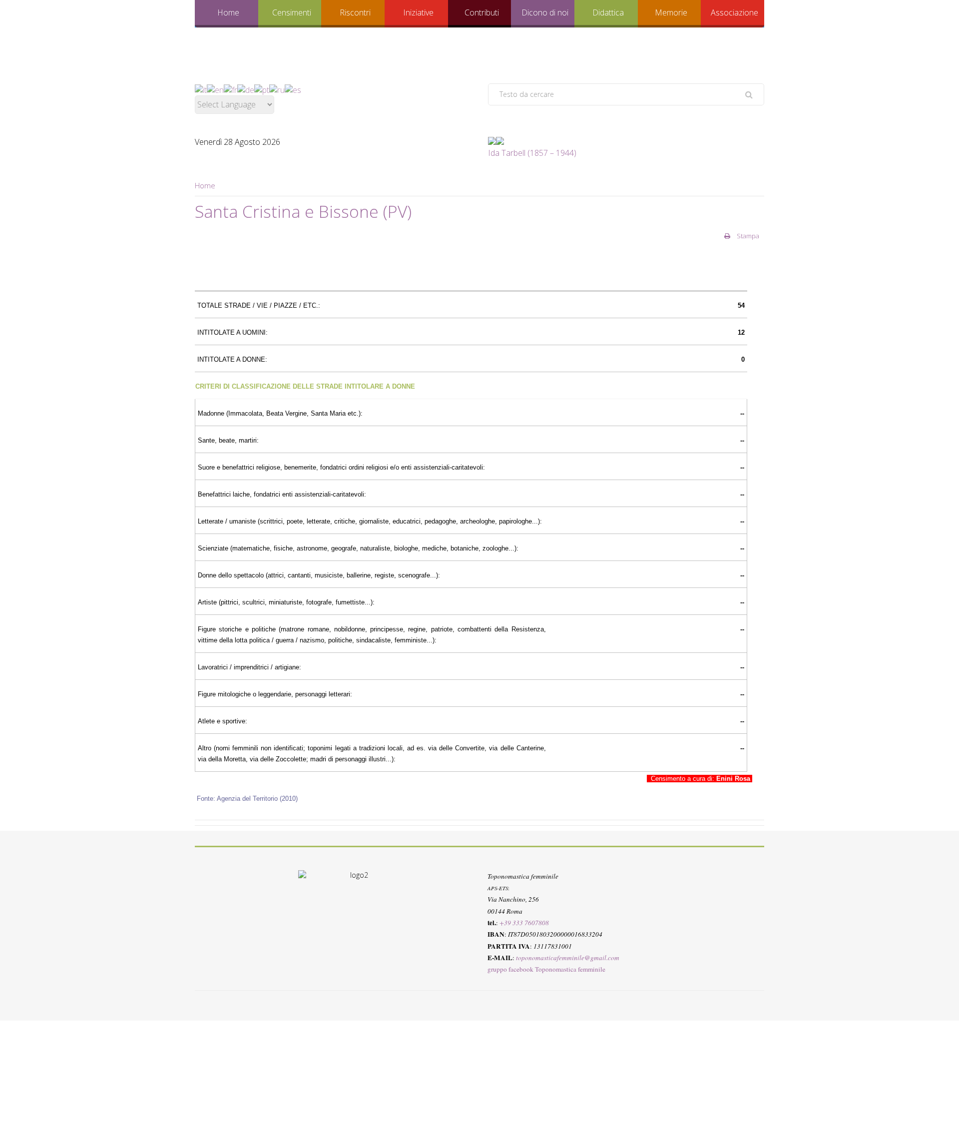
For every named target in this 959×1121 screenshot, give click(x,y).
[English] (215, 88)
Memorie (671, 12)
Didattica (608, 12)
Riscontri (355, 12)
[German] (245, 88)
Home (228, 12)
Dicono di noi (544, 12)
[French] (230, 88)
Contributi (482, 12)
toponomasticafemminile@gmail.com (567, 957)
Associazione (734, 12)
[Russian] (277, 88)
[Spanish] (293, 88)
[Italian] (201, 88)
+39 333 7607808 (524, 922)
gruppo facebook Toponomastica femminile (546, 969)
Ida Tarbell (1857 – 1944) (532, 152)
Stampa (747, 235)
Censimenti (291, 12)
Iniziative (418, 12)
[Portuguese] (261, 88)
